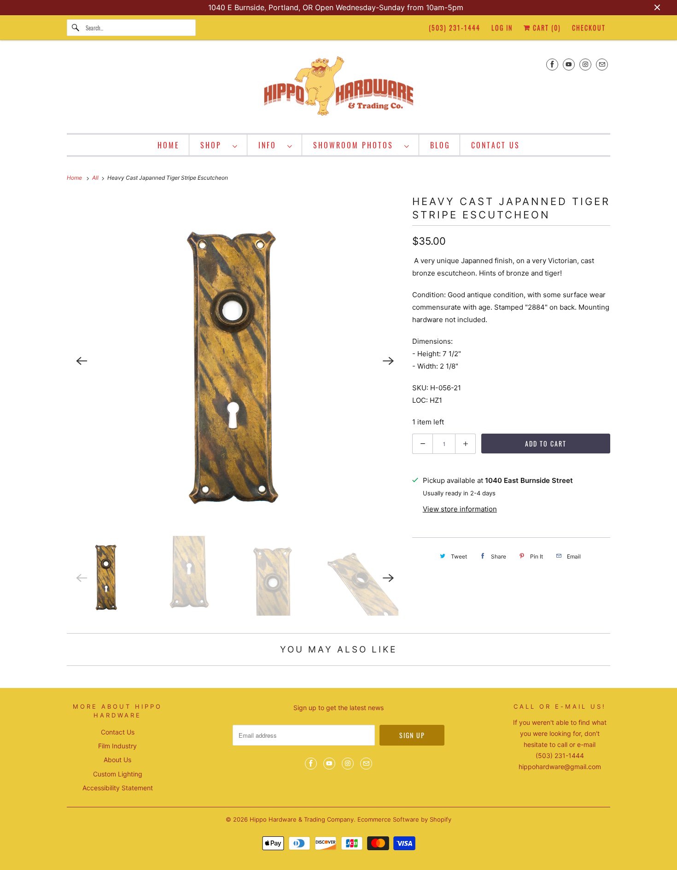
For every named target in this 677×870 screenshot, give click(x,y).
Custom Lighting (117, 774)
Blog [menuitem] (440, 145)
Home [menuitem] (169, 145)
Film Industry (117, 746)
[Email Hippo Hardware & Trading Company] (602, 64)
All (96, 177)
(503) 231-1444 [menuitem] (454, 27)
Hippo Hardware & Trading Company (302, 819)
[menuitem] (219, 145)
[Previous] (81, 361)
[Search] (76, 27)
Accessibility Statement (117, 788)
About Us (117, 760)
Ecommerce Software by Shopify (404, 819)
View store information (460, 509)
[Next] (388, 361)
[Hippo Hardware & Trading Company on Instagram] (585, 64)
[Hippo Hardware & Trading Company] (338, 89)
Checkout (589, 27)
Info (270, 145)
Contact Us (117, 732)
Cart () (546, 27)
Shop (214, 145)
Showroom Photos (356, 145)
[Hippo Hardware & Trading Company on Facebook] (552, 64)
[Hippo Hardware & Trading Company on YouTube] (569, 64)
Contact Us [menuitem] (495, 145)
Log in (502, 27)
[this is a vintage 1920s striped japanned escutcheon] (235, 361)
